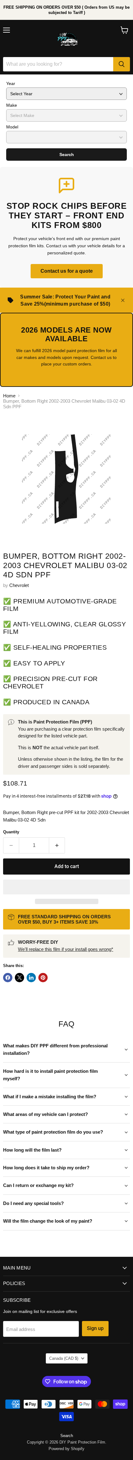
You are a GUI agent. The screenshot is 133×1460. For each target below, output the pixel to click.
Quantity (11, 832)
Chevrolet (19, 585)
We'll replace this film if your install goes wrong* (65, 949)
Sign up (95, 1328)
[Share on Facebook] (7, 977)
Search (66, 154)
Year (10, 83)
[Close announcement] (123, 300)
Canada (63, 1358)
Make (11, 105)
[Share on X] (19, 977)
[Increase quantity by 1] (57, 845)
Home (9, 395)
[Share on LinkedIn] (31, 977)
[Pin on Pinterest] (43, 977)
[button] (66, 887)
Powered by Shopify (66, 1448)
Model (12, 126)
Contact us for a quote (67, 271)
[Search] (121, 64)
